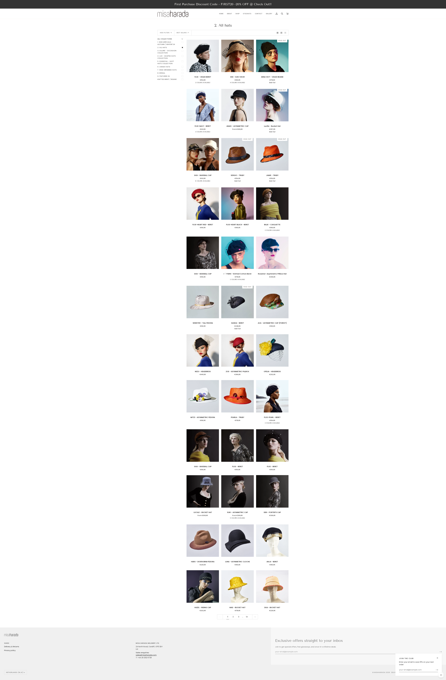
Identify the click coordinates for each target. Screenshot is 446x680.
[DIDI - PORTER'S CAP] (272, 491)
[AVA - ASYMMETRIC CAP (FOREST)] (272, 302)
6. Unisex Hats (163, 67)
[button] (237, 14)
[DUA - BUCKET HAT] (272, 586)
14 (247, 617)
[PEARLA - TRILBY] (237, 396)
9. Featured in (163, 76)
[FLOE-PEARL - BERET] (272, 396)
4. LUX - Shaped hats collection (166, 57)
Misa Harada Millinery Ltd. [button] (148, 643)
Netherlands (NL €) (14, 672)
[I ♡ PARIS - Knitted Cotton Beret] (237, 253)
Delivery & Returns (11, 646)
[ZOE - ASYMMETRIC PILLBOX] (237, 350)
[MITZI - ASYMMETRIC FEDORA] (203, 396)
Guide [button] (6, 643)
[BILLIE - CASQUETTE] (272, 203)
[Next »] (255, 616)
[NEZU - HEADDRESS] (203, 350)
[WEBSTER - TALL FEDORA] (203, 302)
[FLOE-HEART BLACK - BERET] (237, 203)
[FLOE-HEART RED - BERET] (203, 203)
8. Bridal (161, 73)
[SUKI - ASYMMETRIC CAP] (237, 491)
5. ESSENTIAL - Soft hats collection (165, 62)
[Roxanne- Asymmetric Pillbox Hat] (272, 253)
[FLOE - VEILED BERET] (203, 56)
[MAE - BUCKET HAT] (237, 586)
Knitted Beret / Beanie (167, 79)
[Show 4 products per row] (285, 32)
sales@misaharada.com (146, 655)
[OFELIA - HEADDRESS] (272, 350)
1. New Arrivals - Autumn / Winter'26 (166, 43)
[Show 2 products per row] (277, 32)
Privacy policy (10, 650)
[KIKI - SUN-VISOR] (237, 56)
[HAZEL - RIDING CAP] (203, 586)
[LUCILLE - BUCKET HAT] (203, 491)
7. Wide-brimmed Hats (167, 70)
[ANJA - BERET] (272, 541)
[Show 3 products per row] (281, 32)
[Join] (435, 670)
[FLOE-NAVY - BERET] (203, 105)
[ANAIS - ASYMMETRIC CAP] (237, 105)
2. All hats (162, 47)
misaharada (379, 672)
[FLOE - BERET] (237, 446)
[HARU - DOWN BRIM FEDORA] (203, 541)
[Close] (438, 657)
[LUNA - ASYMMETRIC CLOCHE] (237, 541)
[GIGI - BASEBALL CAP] (203, 154)
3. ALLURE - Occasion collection (166, 52)
